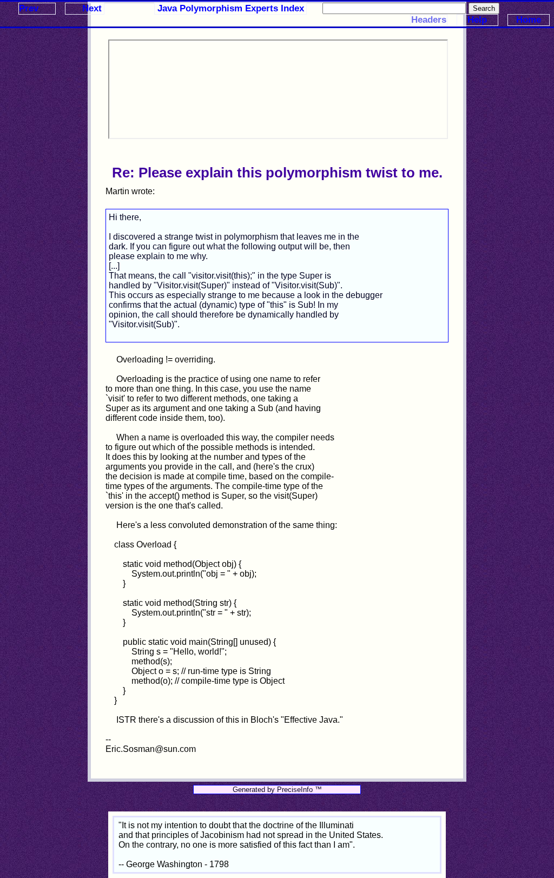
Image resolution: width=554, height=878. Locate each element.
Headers (428, 20)
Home (528, 20)
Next (92, 8)
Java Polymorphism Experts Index (230, 8)
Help (477, 20)
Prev (28, 8)
